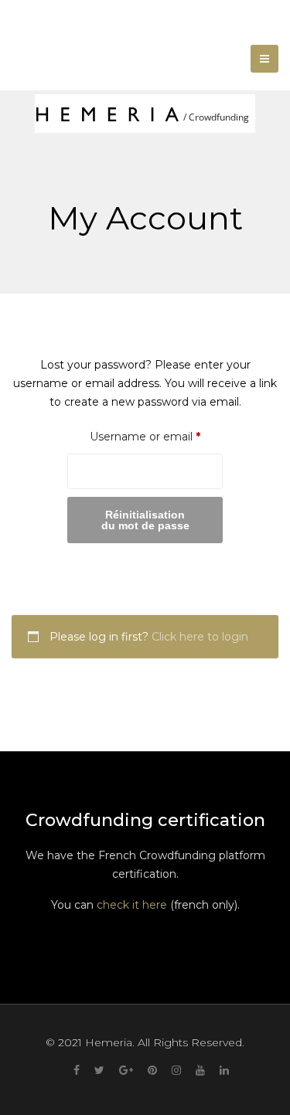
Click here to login (200, 637)
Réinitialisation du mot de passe (145, 520)
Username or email (156, 436)
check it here (132, 905)
